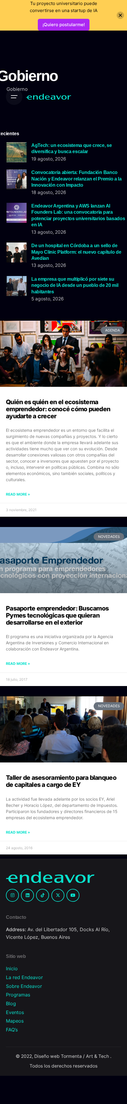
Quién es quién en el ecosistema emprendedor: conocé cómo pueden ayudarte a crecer (58, 409)
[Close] (120, 15)
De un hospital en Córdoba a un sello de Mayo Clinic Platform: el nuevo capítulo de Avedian (76, 252)
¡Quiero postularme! (64, 24)
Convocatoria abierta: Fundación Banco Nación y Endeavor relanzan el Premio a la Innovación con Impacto (76, 179)
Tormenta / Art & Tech (85, 1056)
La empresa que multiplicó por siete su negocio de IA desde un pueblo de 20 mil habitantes (74, 285)
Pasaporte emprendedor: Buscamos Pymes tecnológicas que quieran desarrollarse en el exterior (57, 615)
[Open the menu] (14, 96)
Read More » (18, 494)
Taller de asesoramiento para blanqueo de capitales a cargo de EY (61, 781)
